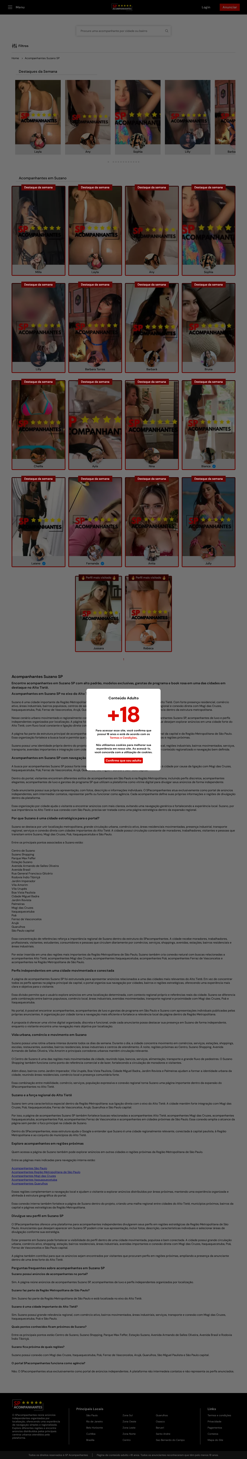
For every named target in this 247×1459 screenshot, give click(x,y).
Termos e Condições (123, 738)
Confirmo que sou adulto (123, 760)
